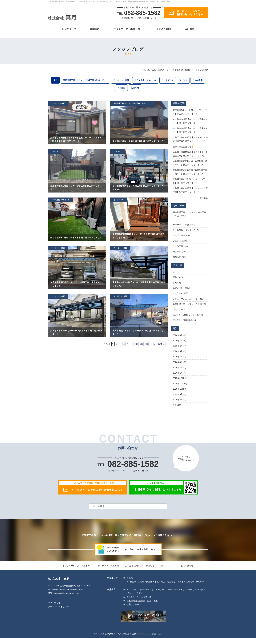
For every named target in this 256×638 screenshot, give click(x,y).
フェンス (183, 80)
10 (136, 344)
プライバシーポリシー (58, 606)
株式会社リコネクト (157, 634)
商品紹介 (121, 88)
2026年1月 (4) (179, 373)
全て (55, 80)
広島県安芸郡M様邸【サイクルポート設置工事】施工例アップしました (190, 154)
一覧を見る (203, 198)
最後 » (161, 344)
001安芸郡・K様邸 (181, 288)
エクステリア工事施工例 (127, 29)
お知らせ (135, 88)
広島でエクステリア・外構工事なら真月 (121, 634)
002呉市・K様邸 (180, 293)
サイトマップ (54, 603)
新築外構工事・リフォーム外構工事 (189, 304)
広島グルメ (178, 277)
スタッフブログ (167, 565)
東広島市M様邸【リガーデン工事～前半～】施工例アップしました (190, 130)
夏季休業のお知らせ (182, 146)
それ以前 (177, 405)
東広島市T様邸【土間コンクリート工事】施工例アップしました (190, 112)
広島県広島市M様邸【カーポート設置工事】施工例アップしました (190, 190)
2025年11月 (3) (180, 383)
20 (141, 344)
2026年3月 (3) (179, 362)
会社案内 (189, 29)
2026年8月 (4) (179, 335)
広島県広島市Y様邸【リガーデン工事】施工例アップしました (189, 181)
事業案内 (95, 29)
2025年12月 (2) (180, 378)
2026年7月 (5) (179, 340)
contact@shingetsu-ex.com (66, 593)
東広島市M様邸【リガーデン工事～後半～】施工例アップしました (190, 121)
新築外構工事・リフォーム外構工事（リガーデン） (85, 80)
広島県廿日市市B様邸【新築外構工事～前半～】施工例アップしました (190, 172)
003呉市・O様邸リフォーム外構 (188, 315)
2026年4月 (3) (179, 356)
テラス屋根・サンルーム (145, 80)
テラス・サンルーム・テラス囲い (188, 299)
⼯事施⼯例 (107, 565)
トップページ (69, 29)
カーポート (178, 272)
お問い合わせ (187, 565)
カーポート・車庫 (121, 80)
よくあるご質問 (162, 29)
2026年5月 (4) (179, 351)
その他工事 (198, 80)
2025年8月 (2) (179, 399)
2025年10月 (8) (180, 389)
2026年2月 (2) (179, 367)
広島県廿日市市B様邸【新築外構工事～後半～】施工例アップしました (190, 163)
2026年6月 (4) (179, 346)
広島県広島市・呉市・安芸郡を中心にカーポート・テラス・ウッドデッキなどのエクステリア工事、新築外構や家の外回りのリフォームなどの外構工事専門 (110, 1)
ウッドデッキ (167, 80)
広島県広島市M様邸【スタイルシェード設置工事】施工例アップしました (190, 139)
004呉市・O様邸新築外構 (185, 320)
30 (146, 344)
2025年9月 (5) (179, 394)
